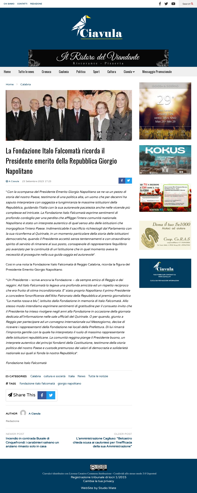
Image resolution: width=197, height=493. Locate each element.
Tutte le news (26, 71)
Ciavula (128, 71)
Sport (96, 71)
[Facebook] (160, 4)
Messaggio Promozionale (157, 71)
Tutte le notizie (98, 376)
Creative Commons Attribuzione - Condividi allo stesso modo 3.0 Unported (117, 473)
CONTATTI (22, 4)
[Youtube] (173, 4)
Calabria (35, 376)
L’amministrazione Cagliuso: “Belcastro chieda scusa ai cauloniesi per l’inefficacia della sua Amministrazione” (102, 442)
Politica (80, 71)
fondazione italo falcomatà (37, 383)
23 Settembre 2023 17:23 (36, 181)
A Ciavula (13, 181)
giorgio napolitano (69, 383)
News (81, 376)
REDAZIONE (36, 4)
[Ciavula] (98, 29)
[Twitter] (166, 4)
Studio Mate (107, 488)
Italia (71, 376)
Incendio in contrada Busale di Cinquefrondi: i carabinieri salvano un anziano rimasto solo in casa (32, 442)
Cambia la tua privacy (98, 481)
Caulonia (64, 71)
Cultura (111, 71)
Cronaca (46, 71)
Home (7, 71)
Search (187, 3)
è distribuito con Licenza (99, 473)
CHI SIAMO (9, 4)
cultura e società (54, 376)
